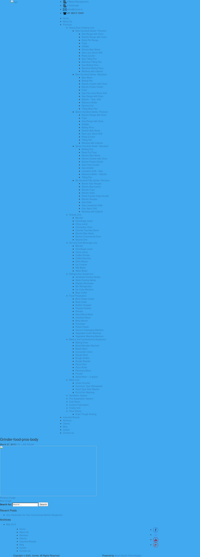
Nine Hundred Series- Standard (91, 74)
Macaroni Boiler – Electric (94, 174)
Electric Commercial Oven (88, 236)
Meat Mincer (81, 320)
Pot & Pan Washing (84, 392)
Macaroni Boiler (89, 102)
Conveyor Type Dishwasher (89, 386)
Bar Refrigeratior (83, 286)
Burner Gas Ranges (91, 183)
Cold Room (74, 401)
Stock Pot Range (90, 40)
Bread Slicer (81, 348)
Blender (79, 217)
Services (67, 420)
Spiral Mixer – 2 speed (86, 376)
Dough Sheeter (82, 361)
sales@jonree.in (74, 9)
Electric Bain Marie (91, 49)
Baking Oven (81, 342)
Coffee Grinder (82, 255)
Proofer (79, 373)
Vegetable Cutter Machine (88, 333)
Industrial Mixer (83, 317)
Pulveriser (80, 323)
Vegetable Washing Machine (89, 336)
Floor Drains (75, 411)
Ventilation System (78, 395)
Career (66, 429)
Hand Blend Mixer (84, 314)
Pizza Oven (81, 364)
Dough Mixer (81, 354)
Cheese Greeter (83, 308)
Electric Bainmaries (91, 186)
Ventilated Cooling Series (87, 276)
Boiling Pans (88, 127)
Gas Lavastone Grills (92, 205)
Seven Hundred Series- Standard (91, 146)
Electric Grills (88, 192)
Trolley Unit (74, 407)
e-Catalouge (73, 5)
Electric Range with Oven (94, 36)
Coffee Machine (83, 258)
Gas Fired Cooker (90, 164)
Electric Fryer (88, 189)
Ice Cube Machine (84, 289)
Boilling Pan (87, 149)
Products (67, 24)
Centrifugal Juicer (84, 220)
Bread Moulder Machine (87, 345)
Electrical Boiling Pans (92, 68)
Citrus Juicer (81, 224)
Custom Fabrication (79, 404)
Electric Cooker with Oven (94, 83)
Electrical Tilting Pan (92, 61)
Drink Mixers (81, 261)
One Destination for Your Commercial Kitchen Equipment (34, 514)
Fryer (84, 43)
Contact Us (68, 432)
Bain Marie (87, 77)
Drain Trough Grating (85, 414)
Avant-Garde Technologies (128, 555)
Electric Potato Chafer (92, 86)
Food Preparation (78, 295)
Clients (66, 423)
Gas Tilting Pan (89, 58)
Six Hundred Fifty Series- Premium (92, 180)
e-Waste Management (77, 1)
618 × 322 (21, 444)
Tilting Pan (87, 139)
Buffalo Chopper (83, 305)
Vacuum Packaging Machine (89, 329)
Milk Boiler (80, 267)
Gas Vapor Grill (89, 208)
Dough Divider (82, 358)
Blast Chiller (81, 292)
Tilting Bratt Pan (90, 108)
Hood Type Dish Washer (87, 389)
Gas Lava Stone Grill (92, 52)
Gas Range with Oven (92, 33)
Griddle (85, 46)
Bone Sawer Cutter (84, 298)
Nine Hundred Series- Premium (90, 30)
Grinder (79, 311)
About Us (67, 21)
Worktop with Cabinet (92, 71)
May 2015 (11, 524)
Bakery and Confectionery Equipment (87, 339)
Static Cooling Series (85, 280)
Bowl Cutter (81, 301)
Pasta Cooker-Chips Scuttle (95, 195)
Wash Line (74, 379)
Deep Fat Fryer (89, 152)
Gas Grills (86, 202)
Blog (65, 426)
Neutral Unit (87, 105)
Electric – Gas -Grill (91, 99)
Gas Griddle (88, 167)
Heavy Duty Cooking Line (81, 27)
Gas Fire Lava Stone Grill (94, 93)
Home (66, 18)
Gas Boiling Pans (90, 65)
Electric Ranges (89, 199)
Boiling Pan (87, 80)
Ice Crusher (81, 264)
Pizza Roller (81, 367)
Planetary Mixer (83, 370)
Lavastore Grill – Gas (92, 171)
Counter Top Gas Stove (87, 230)
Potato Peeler (82, 326)
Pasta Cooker (88, 55)
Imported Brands (71, 417)
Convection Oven (83, 227)
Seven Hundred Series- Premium (91, 111)
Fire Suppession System (81, 398)
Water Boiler (81, 270)
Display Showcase (84, 283)
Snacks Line (75, 214)
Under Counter (82, 382)
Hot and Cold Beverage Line (83, 242)
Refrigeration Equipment (81, 273)
